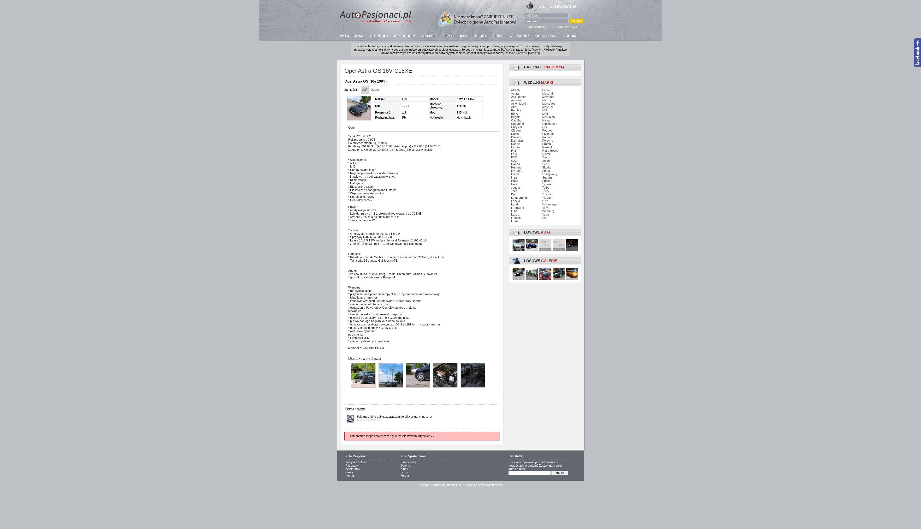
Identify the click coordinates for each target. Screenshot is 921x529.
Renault (547, 147)
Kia (513, 194)
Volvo (545, 208)
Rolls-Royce (550, 150)
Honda (515, 164)
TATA (545, 191)
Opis (351, 127)
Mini (545, 113)
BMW (514, 113)
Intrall (514, 177)
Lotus (514, 221)
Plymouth (548, 134)
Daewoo (516, 137)
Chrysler (516, 127)
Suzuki (546, 181)
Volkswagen (550, 204)
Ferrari (515, 147)
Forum (405, 475)
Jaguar (515, 187)
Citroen (516, 130)
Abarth (515, 90)
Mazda (546, 100)
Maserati (548, 93)
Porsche (547, 140)
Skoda (546, 167)
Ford (514, 154)
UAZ (545, 201)
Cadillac (516, 120)
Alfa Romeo (518, 97)
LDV (514, 211)
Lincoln (516, 218)
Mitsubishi (548, 117)
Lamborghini (519, 197)
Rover (546, 154)
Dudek (375, 89)
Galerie (405, 465)
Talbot (546, 187)
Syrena (547, 184)
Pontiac (547, 137)
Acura (515, 93)
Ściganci (362, 416)
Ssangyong (549, 174)
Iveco (514, 184)
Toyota (546, 194)
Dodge (515, 144)
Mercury (547, 107)
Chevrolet (517, 124)
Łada (545, 90)
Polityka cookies (355, 462)
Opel (545, 127)
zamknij (534, 53)
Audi (514, 107)
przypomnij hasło (566, 27)
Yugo (545, 214)
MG (544, 110)
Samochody (408, 462)
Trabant (547, 197)
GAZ (514, 160)
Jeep (514, 191)
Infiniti (515, 174)
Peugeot (547, 130)
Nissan (546, 120)
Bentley (516, 110)
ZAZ (545, 218)
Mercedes (548, 103)
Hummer (516, 167)
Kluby (404, 469)
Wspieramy (352, 469)
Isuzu (514, 181)
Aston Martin (519, 103)
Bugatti (515, 117)
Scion (546, 160)
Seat (545, 164)
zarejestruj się (537, 27)
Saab (545, 157)
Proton (546, 144)
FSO (514, 157)
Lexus (515, 214)
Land (514, 204)
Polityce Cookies (516, 53)
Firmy (404, 472)
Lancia (515, 201)
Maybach (548, 97)
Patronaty (351, 465)
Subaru (547, 177)
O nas (349, 472)
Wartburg (548, 211)
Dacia (515, 134)
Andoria (516, 100)
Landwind (517, 208)
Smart (546, 171)
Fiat (513, 150)
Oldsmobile (549, 124)
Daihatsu (517, 140)
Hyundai (516, 171)
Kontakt (350, 475)
